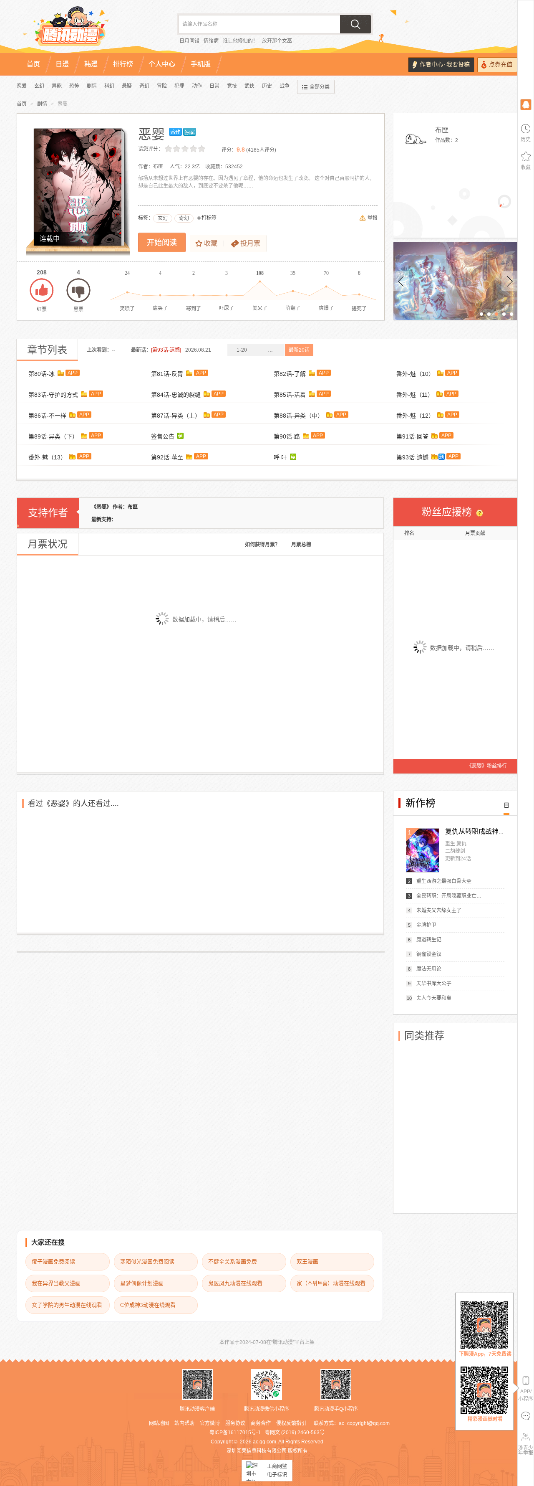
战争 (285, 86)
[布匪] (415, 139)
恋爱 (22, 86)
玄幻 (39, 86)
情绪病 (211, 41)
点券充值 (500, 64)
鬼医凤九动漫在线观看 (235, 1283)
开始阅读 (162, 242)
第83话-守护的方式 (53, 394)
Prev (401, 281)
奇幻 (144, 86)
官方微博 (210, 1423)
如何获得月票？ (262, 545)
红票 (42, 290)
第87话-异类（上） (176, 415)
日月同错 (189, 41)
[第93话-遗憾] (166, 350)
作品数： (446, 140)
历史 (267, 86)
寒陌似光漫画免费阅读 (147, 1261)
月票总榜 (301, 545)
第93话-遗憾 (412, 457)
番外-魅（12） (415, 415)
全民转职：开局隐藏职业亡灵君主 (449, 896)
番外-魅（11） (414, 394)
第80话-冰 (41, 373)
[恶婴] (77, 187)
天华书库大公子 (433, 983)
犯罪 (179, 86)
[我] (525, 104)
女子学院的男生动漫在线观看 (67, 1305)
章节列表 (47, 350)
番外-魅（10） (415, 373)
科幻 (109, 86)
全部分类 (320, 87)
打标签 (209, 218)
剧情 (92, 86)
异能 (57, 86)
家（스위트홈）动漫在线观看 (331, 1283)
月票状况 (48, 544)
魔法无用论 (428, 969)
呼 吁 (280, 457)
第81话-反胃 (167, 373)
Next (509, 281)
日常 (214, 86)
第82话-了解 (290, 373)
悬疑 (127, 86)
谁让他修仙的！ (240, 41)
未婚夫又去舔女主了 (438, 910)
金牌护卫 (426, 925)
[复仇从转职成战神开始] (422, 850)
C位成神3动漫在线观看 (148, 1305)
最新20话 (299, 350)
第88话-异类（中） (298, 415)
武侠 (249, 86)
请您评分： (150, 149)
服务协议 (235, 1423)
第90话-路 (287, 436)
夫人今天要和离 (433, 998)
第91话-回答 (412, 436)
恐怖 (74, 86)
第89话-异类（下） (53, 436)
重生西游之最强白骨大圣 (443, 881)
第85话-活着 (290, 394)
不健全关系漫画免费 (232, 1261)
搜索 (355, 24)
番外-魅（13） (47, 457)
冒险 (162, 86)
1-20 (242, 350)
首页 (22, 104)
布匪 (441, 130)
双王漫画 (307, 1261)
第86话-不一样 (47, 415)
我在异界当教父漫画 (56, 1283)
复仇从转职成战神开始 (478, 831)
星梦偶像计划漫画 (142, 1283)
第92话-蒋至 (167, 457)
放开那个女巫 (277, 41)
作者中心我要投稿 (445, 64)
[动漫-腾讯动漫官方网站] (87, 29)
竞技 (232, 86)
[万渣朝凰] (455, 281)
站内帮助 (184, 1423)
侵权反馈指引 (291, 1423)
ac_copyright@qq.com (364, 1423)
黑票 (78, 290)
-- (113, 350)
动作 (197, 86)
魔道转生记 (428, 940)
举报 (373, 218)
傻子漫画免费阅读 (53, 1261)
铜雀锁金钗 (428, 954)
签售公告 (162, 436)
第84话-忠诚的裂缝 (176, 394)
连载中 (50, 238)
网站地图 (159, 1423)
